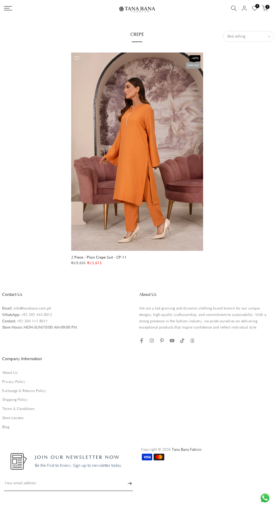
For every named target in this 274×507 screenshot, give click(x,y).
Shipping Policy (15, 400)
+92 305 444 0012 (36, 315)
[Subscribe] (127, 483)
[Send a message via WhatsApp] (265, 498)
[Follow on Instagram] (151, 340)
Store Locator (13, 418)
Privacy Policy (13, 382)
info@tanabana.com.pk (32, 308)
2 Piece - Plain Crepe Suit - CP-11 (99, 257)
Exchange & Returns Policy (24, 391)
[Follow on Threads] (192, 340)
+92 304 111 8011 (32, 321)
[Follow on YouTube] (172, 340)
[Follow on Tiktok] (182, 340)
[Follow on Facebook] (141, 340)
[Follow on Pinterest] (161, 340)
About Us (9, 373)
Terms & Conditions (18, 409)
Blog (5, 427)
